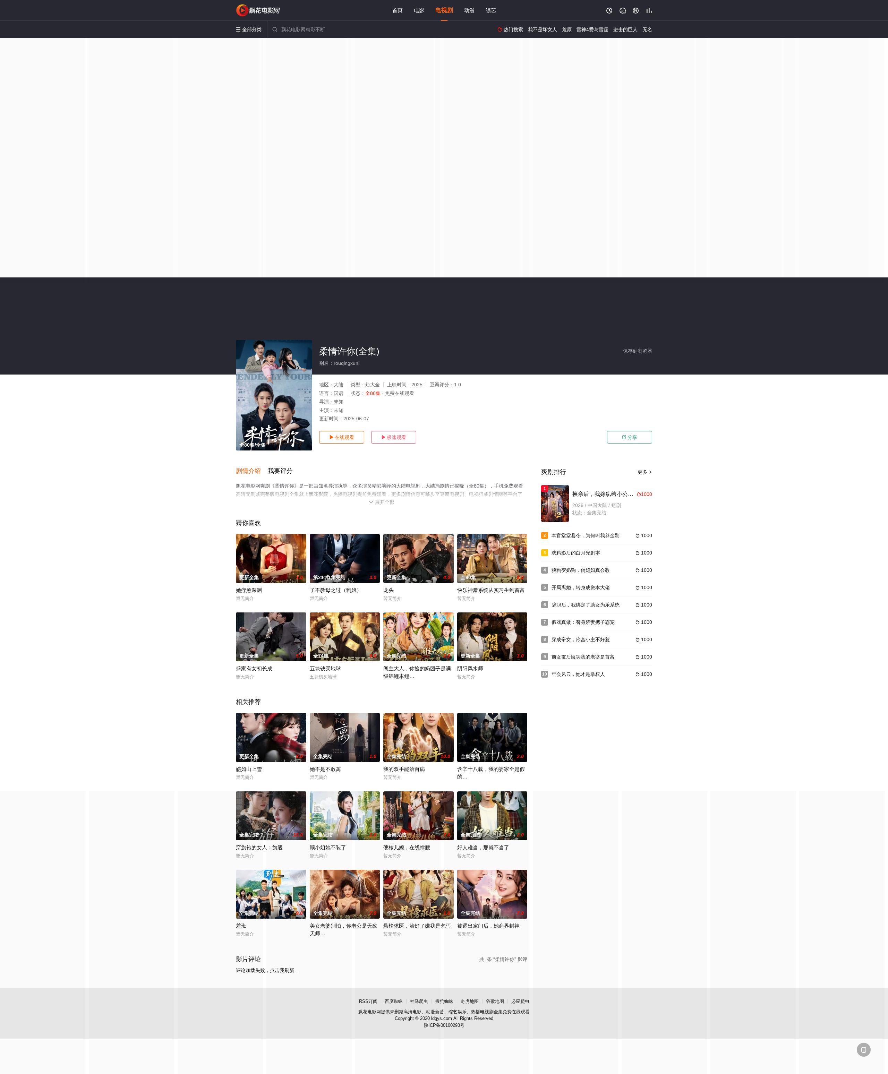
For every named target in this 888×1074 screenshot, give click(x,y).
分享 (629, 437)
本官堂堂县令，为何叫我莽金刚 (586, 535)
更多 (645, 472)
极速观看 (393, 437)
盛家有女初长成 (254, 668)
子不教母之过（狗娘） (336, 590)
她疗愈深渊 (249, 590)
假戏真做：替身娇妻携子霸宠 (583, 622)
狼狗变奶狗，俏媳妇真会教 (581, 570)
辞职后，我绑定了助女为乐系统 (586, 605)
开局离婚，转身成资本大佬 (581, 587)
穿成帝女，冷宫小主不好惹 (581, 639)
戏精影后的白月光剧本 (576, 553)
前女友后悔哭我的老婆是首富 (583, 657)
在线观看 (341, 437)
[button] (252, 471)
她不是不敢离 (325, 769)
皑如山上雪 (249, 769)
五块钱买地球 (325, 668)
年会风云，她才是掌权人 (578, 674)
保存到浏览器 (637, 351)
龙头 (388, 590)
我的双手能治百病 (404, 769)
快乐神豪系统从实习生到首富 (491, 590)
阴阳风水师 (470, 668)
